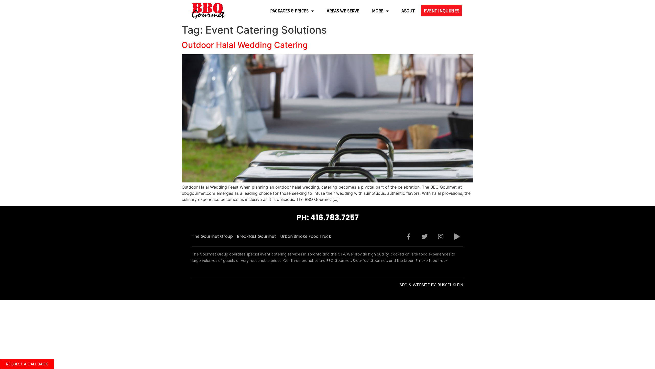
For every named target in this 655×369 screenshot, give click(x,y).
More (377, 10)
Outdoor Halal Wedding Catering (245, 45)
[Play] (457, 236)
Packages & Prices (289, 10)
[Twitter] (424, 236)
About (408, 10)
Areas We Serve (343, 10)
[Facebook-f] (408, 236)
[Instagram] (440, 236)
